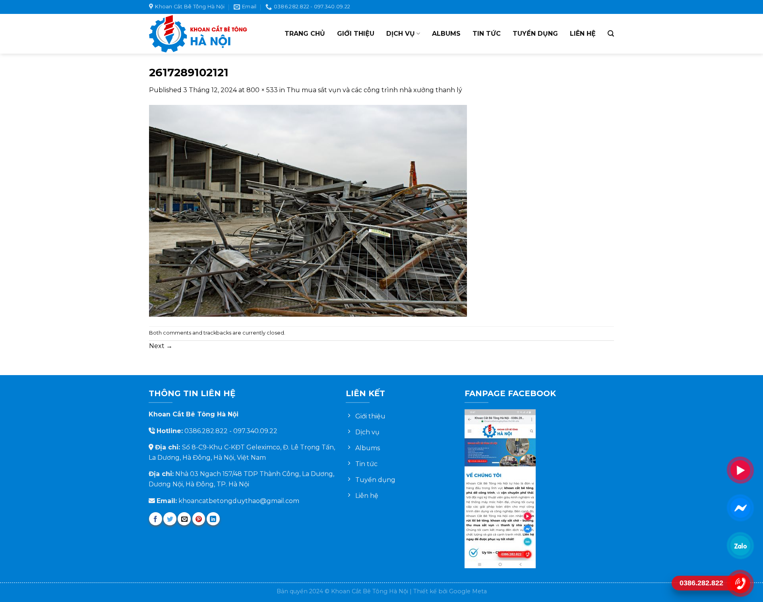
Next (160, 346)
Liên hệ (583, 33)
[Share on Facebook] (155, 518)
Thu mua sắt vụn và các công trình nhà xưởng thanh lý (374, 90)
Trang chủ (305, 33)
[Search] (611, 33)
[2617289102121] (308, 210)
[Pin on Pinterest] (198, 518)
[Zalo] (740, 545)
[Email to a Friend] (184, 518)
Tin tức (487, 33)
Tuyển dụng (535, 33)
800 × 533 (262, 90)
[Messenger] (740, 507)
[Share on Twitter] (169, 518)
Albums (446, 33)
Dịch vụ (400, 33)
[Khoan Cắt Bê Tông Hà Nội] (198, 34)
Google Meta (468, 591)
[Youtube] (740, 469)
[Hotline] (740, 582)
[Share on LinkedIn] (213, 518)
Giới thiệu (355, 33)
